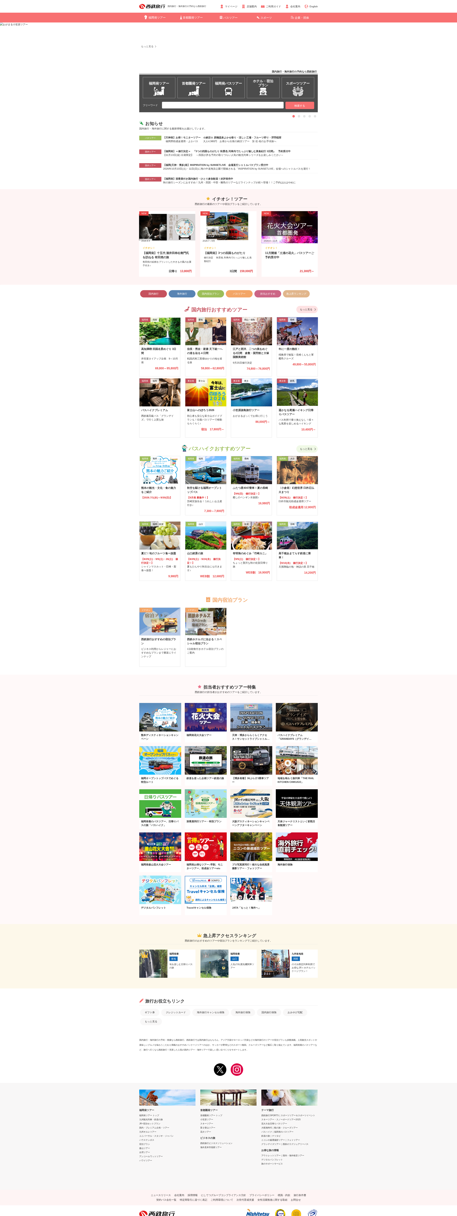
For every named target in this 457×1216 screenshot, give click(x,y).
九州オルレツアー (147, 1132)
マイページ (231, 6)
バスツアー (230, 17)
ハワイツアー (145, 1160)
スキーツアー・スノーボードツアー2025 (281, 1119)
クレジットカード (176, 1012)
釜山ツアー (144, 1148)
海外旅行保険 (242, 1012)
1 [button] (293, 116)
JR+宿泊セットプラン (149, 1123)
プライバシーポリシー (261, 1195)
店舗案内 (252, 6)
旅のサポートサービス (272, 1164)
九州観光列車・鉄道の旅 (151, 1119)
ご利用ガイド (273, 6)
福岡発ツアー (157, 17)
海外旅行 (182, 293)
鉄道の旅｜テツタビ (271, 1136)
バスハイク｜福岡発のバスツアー (277, 1132)
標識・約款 (284, 1195)
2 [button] (299, 116)
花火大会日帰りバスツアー (274, 1123)
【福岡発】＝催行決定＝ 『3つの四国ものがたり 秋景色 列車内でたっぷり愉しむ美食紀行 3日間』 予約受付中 (227, 151)
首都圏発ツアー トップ (211, 1115)
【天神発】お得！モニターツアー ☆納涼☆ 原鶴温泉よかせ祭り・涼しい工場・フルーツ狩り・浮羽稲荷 (223, 137)
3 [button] (304, 116)
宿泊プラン (144, 1144)
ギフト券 (150, 1012)
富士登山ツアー (207, 1127)
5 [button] (315, 116)
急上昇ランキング (296, 293)
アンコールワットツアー (151, 1156)
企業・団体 (302, 17)
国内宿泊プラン (210, 293)
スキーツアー (206, 1123)
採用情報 (193, 1195)
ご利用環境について (222, 1199)
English (314, 6)
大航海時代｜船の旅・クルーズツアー (279, 1127)
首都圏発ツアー (193, 17)
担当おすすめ (267, 293)
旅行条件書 (300, 1195)
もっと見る (306, 309)
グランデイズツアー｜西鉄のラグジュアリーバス (284, 1144)
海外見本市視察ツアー (211, 1147)
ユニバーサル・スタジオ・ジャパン (156, 1136)
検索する (299, 105)
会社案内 (295, 6)
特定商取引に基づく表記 (193, 1199)
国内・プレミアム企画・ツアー (154, 1127)
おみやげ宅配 (295, 1012)
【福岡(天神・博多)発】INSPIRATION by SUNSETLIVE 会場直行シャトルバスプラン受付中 (215, 165)
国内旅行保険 (269, 1012)
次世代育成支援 (245, 1199)
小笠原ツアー (206, 1119)
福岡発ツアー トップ (149, 1115)
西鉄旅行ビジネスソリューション (216, 1143)
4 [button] (310, 116)
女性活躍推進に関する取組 (272, 1199)
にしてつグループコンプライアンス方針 (223, 1195)
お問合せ (296, 1199)
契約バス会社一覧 (166, 1199)
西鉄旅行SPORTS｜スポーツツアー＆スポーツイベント (288, 1115)
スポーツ (266, 17)
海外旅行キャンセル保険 (210, 1012)
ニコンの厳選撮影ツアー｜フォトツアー (280, 1140)
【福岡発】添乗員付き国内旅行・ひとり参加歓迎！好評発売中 (198, 178)
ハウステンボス (146, 1140)
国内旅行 (154, 293)
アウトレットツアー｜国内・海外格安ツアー (282, 1155)
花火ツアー (205, 1132)
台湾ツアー (144, 1152)
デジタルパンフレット (272, 1159)
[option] (228, 60)
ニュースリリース (161, 1195)
